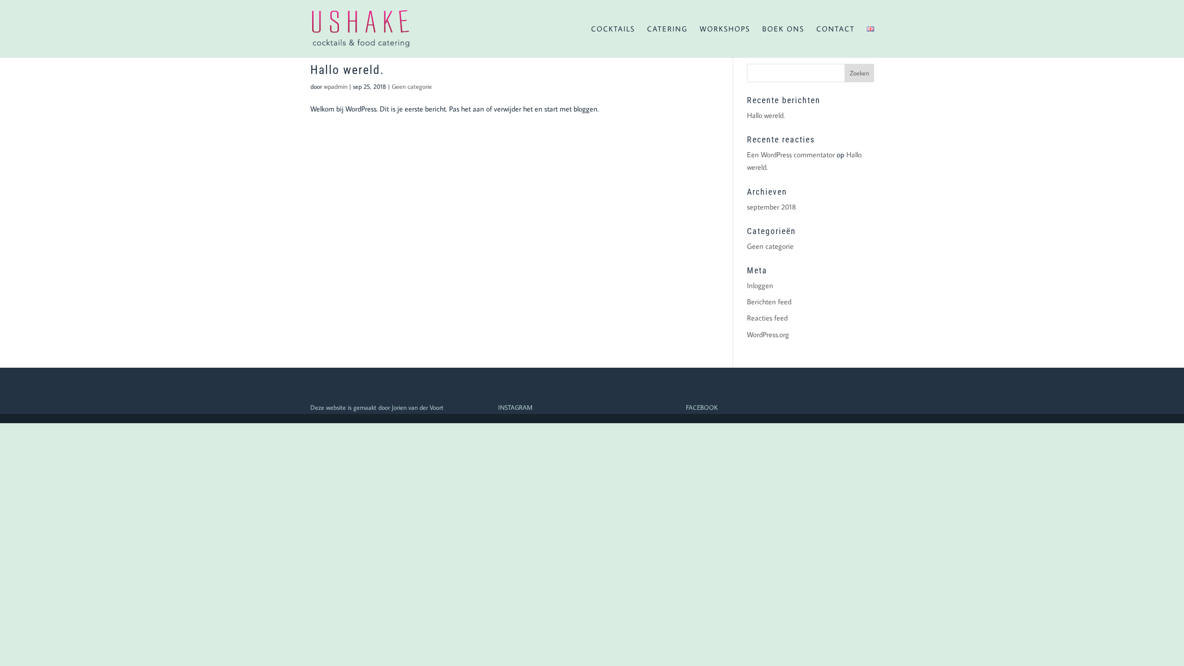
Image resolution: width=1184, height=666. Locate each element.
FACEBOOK (702, 407)
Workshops (725, 29)
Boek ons (783, 29)
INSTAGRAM (515, 407)
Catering (667, 29)
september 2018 (771, 206)
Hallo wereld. (347, 70)
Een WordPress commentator (791, 154)
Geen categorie (412, 86)
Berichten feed (769, 301)
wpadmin (335, 86)
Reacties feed (767, 317)
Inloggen (760, 285)
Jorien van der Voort (418, 407)
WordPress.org (768, 334)
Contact (835, 29)
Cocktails (613, 29)
